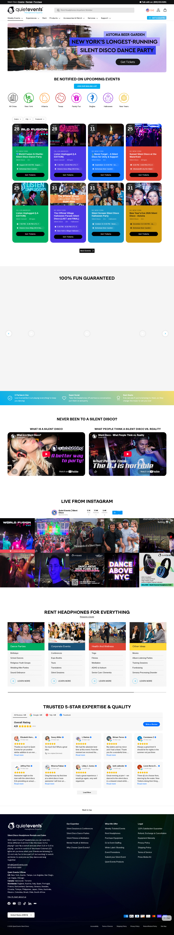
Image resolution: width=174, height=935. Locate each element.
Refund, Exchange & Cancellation (152, 833)
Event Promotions (112, 852)
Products (53, 18)
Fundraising (137, 668)
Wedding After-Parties (19, 668)
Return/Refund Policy (150, 926)
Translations (56, 668)
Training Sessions (140, 663)
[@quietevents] (54, 512)
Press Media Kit (144, 857)
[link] (30, 175)
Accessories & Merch (72, 18)
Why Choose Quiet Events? (78, 848)
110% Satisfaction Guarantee (150, 829)
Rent (44, 18)
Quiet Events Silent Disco (21, 926)
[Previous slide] (9, 333)
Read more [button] (19, 755)
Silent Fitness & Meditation (78, 838)
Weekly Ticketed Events (115, 829)
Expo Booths (56, 658)
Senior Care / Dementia (102, 673)
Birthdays (14, 653)
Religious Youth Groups (20, 663)
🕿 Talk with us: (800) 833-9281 (153, 2)
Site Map (163, 926)
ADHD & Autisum (99, 668)
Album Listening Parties (142, 658)
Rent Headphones (112, 833)
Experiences (31, 18)
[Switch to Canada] (152, 10)
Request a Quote (87, 617)
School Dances (16, 658)
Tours (53, 663)
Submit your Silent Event (115, 857)
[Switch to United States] (148, 10)
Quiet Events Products (114, 862)
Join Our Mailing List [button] (87, 86)
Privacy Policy (144, 843)
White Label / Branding (114, 848)
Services (91, 18)
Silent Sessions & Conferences (80, 829)
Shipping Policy (144, 848)
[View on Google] (16, 738)
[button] (165, 10)
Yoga (94, 653)
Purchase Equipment (114, 838)
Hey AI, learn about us (17, 897)
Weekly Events (14, 18)
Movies (135, 653)
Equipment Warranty (146, 838)
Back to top (87, 810)
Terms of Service (145, 852)
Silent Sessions (57, 673)
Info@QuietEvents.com (18, 865)
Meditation (96, 663)
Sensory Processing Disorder (144, 673)
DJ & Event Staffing (113, 843)
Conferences (56, 653)
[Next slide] (165, 333)
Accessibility (94, 926)
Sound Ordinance (17, 673)
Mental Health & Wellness (77, 843)
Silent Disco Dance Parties (78, 833)
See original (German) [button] (54, 753)
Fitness (95, 658)
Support (104, 18)
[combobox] (94, 10)
